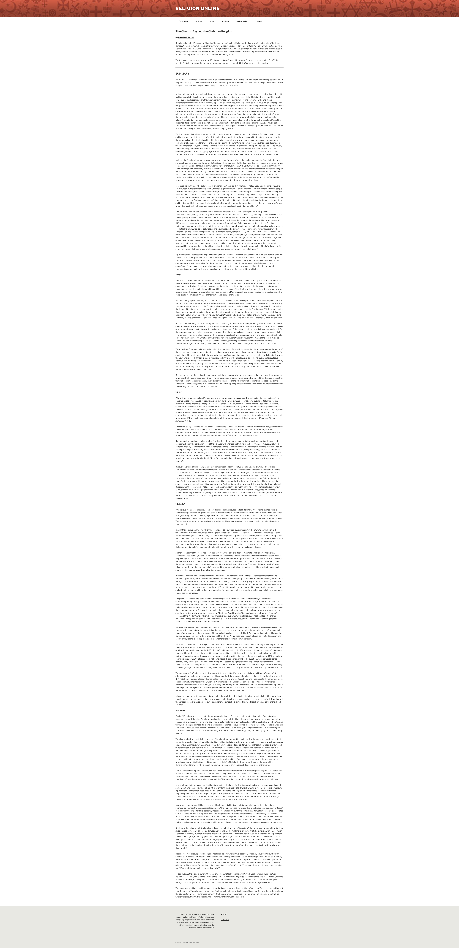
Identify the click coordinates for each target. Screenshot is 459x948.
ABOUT (224, 914)
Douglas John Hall (186, 37)
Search (259, 21)
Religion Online (197, 8)
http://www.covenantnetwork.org (255, 63)
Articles (198, 21)
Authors (225, 21)
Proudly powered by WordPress (187, 942)
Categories (183, 21)
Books (212, 21)
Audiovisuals (241, 21)
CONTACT (225, 919)
